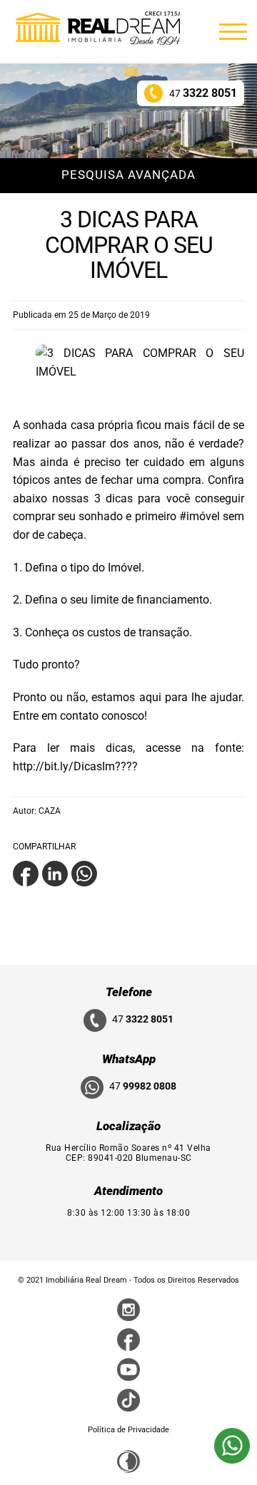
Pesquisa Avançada (128, 174)
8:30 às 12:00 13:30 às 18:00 (128, 1213)
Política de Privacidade (128, 1429)
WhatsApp (129, 1059)
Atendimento (128, 1191)
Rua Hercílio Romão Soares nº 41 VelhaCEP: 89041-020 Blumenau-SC (128, 1153)
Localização (128, 1126)
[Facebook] (26, 872)
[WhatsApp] (84, 872)
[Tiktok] (128, 1399)
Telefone (129, 992)
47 (203, 93)
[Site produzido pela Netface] (128, 1460)
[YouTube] (128, 1369)
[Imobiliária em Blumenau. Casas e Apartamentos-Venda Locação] (98, 28)
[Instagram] (128, 1309)
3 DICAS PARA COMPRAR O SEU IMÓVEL (129, 244)
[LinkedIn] (55, 872)
